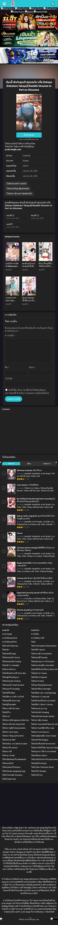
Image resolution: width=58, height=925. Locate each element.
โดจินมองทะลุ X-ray (39, 708)
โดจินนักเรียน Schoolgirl (41, 689)
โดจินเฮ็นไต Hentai (38, 763)
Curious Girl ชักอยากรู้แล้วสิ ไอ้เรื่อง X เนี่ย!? (35, 578)
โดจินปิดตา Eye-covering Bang (43, 693)
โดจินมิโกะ (6, 712)
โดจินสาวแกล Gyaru (10, 732)
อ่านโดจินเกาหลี (34, 524)
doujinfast (36, 474)
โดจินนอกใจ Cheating (11, 689)
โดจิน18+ (49, 524)
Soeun (20, 533)
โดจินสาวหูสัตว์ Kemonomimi (13, 728)
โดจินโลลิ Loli (36, 775)
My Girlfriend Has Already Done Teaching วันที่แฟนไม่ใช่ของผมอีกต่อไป (36, 500)
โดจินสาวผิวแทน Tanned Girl (19, 193)
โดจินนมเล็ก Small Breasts (13, 685)
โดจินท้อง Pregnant (39, 677)
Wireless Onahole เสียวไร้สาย (29, 470)
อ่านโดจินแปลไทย (39, 599)
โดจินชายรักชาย (8, 669)
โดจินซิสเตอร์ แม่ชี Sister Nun (14, 673)
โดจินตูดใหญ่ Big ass (10, 677)
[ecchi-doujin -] (13, 5)
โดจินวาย (48, 601)
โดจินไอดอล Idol (9, 779)
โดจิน (24, 507)
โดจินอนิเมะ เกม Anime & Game (14, 744)
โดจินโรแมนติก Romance (12, 775)
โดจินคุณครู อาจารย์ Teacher (42, 661)
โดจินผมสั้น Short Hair (11, 701)
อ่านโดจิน (46, 522)
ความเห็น (10, 335)
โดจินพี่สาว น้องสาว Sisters (42, 704)
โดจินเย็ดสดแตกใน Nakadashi (14, 759)
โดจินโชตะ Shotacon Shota (42, 767)
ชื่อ (7, 367)
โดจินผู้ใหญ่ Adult (9, 704)
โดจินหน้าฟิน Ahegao (39, 740)
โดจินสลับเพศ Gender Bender (42, 716)
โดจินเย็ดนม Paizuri (39, 755)
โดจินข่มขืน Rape (9, 654)
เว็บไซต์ (8, 378)
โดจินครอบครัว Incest (16, 183)
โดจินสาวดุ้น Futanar (39, 720)
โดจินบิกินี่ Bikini (8, 693)
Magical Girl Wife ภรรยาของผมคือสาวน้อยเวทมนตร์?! (34, 564)
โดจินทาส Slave (37, 681)
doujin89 (27, 474)
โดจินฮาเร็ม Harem (48, 491)
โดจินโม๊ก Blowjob (38, 771)
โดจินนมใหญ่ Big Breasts (18, 188)
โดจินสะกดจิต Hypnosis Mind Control (17, 720)
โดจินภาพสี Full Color (32, 491)
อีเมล (32, 367)
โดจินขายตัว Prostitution (41, 654)
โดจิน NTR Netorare (10, 646)
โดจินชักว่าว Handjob (10, 665)
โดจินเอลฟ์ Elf (7, 763)
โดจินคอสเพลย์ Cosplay (11, 661)
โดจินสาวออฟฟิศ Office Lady (42, 728)
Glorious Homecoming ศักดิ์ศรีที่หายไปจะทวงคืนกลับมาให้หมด (36, 549)
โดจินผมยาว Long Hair (40, 697)
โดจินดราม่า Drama (31, 488)
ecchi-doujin (46, 474)
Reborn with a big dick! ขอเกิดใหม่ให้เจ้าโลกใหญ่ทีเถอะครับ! (36, 517)
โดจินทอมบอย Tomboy (11, 681)
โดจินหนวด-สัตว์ (8, 740)
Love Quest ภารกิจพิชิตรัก (28, 485)
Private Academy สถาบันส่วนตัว (30, 610)
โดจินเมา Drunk (8, 755)
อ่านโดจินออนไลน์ (9, 638)
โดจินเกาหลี (35, 476)
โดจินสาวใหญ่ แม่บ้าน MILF (13, 736)
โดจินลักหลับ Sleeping (40, 712)
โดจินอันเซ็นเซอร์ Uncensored (43, 744)
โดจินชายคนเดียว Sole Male (42, 665)
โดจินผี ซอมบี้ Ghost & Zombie (43, 701)
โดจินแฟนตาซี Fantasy (11, 767)
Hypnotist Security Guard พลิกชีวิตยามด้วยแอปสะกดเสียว (35, 594)
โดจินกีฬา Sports (38, 650)
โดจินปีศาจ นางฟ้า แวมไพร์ (13, 697)
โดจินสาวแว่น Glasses (40, 732)
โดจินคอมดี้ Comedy (39, 657)
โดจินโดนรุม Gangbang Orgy (13, 771)
